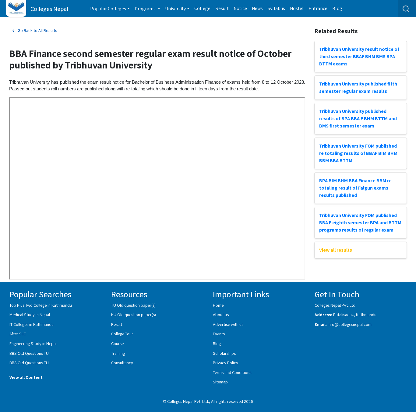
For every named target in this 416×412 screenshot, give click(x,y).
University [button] (175, 8)
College (202, 8)
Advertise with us (228, 324)
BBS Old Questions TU (29, 353)
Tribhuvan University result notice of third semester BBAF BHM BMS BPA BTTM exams (359, 56)
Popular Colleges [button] (108, 8)
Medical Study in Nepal (29, 314)
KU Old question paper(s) (133, 314)
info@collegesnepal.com (350, 324)
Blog (337, 8)
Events (219, 334)
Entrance (317, 8)
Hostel (297, 8)
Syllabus (276, 8)
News (257, 8)
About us (221, 314)
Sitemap (220, 382)
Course (117, 343)
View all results (335, 250)
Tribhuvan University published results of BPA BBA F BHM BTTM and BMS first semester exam (358, 118)
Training (118, 353)
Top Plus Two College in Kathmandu (40, 305)
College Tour (122, 334)
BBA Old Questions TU (29, 362)
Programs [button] (146, 8)
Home (218, 305)
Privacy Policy (225, 362)
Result (222, 8)
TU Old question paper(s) (133, 305)
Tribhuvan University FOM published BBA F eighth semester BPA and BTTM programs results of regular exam (360, 222)
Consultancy (122, 362)
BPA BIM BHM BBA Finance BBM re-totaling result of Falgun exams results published (356, 187)
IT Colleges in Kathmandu (31, 324)
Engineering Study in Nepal (33, 343)
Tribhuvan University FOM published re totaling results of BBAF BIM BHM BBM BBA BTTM (358, 153)
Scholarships (224, 353)
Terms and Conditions (232, 372)
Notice (240, 8)
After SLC (17, 334)
